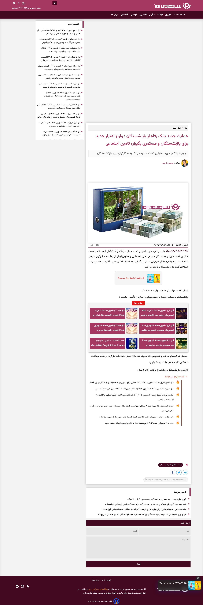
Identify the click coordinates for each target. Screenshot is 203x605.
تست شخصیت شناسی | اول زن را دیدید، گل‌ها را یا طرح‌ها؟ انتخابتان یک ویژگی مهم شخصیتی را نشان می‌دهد (108, 344)
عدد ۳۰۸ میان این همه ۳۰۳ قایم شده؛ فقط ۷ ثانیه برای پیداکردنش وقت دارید (139, 423)
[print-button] (92, 245)
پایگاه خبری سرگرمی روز (176, 251)
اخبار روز (143, 14)
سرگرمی (152, 14)
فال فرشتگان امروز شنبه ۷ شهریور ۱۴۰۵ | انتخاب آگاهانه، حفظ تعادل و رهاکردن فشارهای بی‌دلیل (109, 314)
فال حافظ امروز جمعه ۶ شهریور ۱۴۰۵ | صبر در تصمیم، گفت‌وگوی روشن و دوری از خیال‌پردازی (61, 133)
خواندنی (134, 14)
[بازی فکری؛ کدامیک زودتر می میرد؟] (194, 585)
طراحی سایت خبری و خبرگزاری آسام (100, 601)
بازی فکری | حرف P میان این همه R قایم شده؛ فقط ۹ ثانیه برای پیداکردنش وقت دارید (136, 417)
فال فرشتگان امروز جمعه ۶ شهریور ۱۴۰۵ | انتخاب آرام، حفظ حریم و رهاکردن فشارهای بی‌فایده (109, 329)
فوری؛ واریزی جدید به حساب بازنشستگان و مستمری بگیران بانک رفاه (157, 499)
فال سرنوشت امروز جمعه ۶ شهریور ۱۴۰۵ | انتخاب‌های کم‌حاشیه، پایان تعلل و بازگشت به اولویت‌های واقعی (135, 397)
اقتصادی (125, 14)
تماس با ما (106, 580)
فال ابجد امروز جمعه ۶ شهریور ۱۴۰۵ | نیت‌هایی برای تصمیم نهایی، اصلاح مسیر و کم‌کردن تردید (59, 76)
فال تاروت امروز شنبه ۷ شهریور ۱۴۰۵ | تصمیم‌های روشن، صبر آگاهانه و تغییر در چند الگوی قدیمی (157, 314)
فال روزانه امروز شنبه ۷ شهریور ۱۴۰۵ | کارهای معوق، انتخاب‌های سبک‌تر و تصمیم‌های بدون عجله (59, 67)
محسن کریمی (167, 163)
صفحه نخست (179, 14)
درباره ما (115, 14)
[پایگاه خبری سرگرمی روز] (172, 5)
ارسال (138, 564)
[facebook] (173, 473)
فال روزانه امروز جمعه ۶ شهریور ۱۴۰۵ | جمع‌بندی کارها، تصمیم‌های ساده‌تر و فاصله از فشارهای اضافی (58, 115)
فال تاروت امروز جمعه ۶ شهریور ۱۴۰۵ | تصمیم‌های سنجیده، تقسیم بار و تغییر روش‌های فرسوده (157, 329)
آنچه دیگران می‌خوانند (174, 377)
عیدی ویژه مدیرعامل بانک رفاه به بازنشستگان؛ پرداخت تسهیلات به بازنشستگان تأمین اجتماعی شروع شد (142, 514)
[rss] (23, 3)
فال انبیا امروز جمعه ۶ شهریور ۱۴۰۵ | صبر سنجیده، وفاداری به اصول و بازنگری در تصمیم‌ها (158, 344)
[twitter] (179, 473)
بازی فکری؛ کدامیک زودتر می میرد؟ (173, 582)
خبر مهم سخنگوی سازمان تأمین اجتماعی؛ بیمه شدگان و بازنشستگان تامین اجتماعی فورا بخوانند (145, 504)
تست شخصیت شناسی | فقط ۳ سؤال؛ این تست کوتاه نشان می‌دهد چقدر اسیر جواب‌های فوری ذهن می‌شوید (132, 408)
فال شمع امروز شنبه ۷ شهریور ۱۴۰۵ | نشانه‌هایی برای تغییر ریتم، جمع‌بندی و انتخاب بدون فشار (132, 382)
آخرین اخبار (73, 24)
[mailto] (96, 245)
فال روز (168, 14)
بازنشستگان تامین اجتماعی (170, 464)
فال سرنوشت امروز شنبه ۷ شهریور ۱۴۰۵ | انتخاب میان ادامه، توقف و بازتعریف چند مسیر (135, 388)
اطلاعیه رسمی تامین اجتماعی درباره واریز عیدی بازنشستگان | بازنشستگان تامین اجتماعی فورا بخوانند (143, 509)
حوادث (160, 14)
